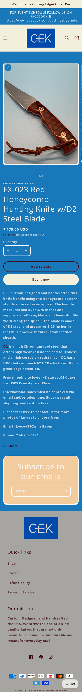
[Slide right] (50, 176)
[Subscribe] (65, 491)
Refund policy (19, 583)
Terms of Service (21, 592)
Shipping (9, 234)
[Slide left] (32, 176)
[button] (5, 38)
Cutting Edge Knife (34, 690)
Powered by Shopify (56, 690)
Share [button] (13, 446)
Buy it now (41, 279)
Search (13, 573)
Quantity (10, 242)
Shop (12, 563)
